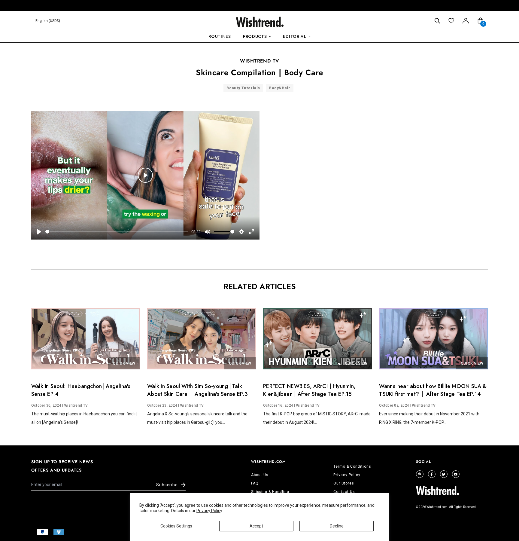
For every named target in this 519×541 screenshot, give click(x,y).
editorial (294, 36)
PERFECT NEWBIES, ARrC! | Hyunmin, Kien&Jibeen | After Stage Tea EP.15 (309, 390)
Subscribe (167, 484)
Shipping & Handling (270, 492)
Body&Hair (279, 88)
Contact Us (344, 492)
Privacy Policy (209, 510)
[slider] (116, 231)
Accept (256, 526)
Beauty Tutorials (243, 88)
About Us (260, 475)
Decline (337, 526)
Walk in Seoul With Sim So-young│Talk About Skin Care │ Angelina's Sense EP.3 (197, 390)
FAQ (255, 483)
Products (255, 36)
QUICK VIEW (124, 363)
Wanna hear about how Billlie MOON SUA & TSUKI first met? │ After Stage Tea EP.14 (433, 390)
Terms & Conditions (352, 466)
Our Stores (343, 483)
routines (219, 36)
